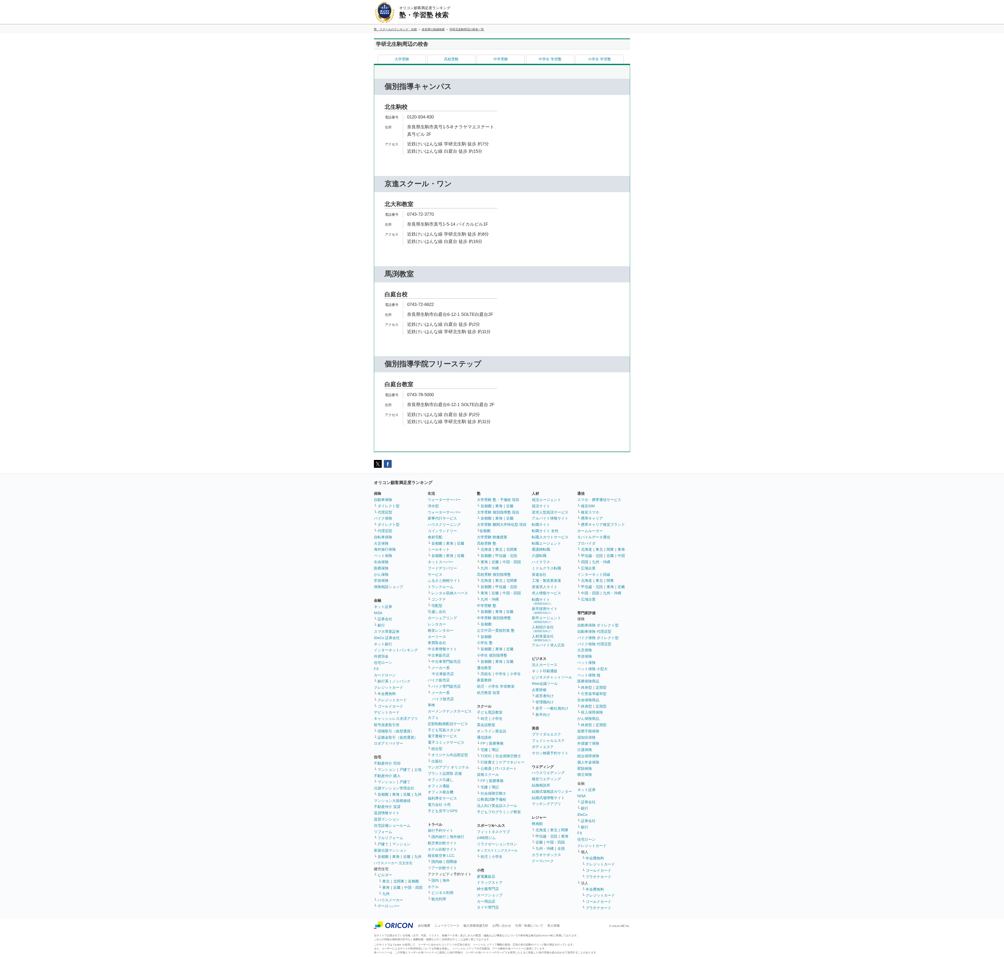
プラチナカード (598, 877)
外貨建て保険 (588, 743)
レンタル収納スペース (449, 593)
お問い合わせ (501, 925)
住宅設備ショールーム (392, 825)
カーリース (437, 637)
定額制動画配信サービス (448, 724)
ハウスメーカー (390, 900)
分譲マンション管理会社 (394, 788)
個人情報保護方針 (475, 925)
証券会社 (385, 619)
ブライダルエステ (546, 734)
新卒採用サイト (544, 610)
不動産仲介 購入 (387, 776)
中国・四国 (413, 887)
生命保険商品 (588, 700)
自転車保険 (383, 537)
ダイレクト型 (389, 506)
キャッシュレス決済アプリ (396, 718)
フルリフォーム (390, 838)
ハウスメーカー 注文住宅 (393, 863)
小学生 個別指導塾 (492, 655)
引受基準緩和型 (594, 694)
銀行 (381, 625)
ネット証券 (383, 607)
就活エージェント (546, 500)
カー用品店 (486, 901)
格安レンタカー (440, 630)
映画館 (537, 824)
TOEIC (486, 756)
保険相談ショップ (388, 587)
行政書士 (488, 762)
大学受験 (402, 59)
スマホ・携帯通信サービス (599, 500)
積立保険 (584, 774)
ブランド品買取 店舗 (445, 773)
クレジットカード (388, 687)
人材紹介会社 (543, 629)
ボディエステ (543, 747)
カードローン (385, 675)
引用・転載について (529, 925)
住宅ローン (383, 662)
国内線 (436, 861)
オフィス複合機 (440, 792)
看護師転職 (541, 549)
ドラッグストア (490, 882)
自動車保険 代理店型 (594, 631)
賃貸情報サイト (387, 813)
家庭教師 (484, 680)
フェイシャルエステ (548, 740)
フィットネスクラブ (493, 832)
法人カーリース (544, 665)
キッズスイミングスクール (497, 850)
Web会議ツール (545, 683)
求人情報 (553, 925)
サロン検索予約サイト (550, 753)
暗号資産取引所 (387, 725)
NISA (378, 613)
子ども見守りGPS (442, 811)
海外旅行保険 (385, 549)
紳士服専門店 (488, 889)
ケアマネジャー (511, 762)
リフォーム (383, 832)
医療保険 (381, 568)
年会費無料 (387, 694)
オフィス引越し (440, 780)
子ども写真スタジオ (444, 730)
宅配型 (436, 605)
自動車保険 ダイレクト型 (598, 625)
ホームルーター (590, 531)
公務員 (486, 768)
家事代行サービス (442, 518)
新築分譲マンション (390, 850)
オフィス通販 (439, 786)
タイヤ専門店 (488, 907)
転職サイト (541, 524)
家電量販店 (486, 876)
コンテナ (438, 599)
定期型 (601, 687)
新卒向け (542, 715)
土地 (417, 769)
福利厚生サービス (442, 798)
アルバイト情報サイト (550, 518)
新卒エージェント (546, 619)
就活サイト (541, 506)
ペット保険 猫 (588, 675)
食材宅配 (435, 537)
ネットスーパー (440, 562)
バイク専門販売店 (446, 686)
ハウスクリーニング (444, 524)
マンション (387, 769)
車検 (431, 705)
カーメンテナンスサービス (450, 711)
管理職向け (544, 702)
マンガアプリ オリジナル (448, 767)
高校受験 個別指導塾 (494, 574)
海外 (446, 880)
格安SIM (588, 506)
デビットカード (387, 712)
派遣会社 (539, 574)
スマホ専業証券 (387, 631)
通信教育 (484, 668)
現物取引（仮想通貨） (396, 731)
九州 (417, 794)
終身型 (586, 687)
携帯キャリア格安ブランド (603, 524)
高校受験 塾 (486, 543)
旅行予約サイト (440, 830)
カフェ (433, 717)
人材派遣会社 (543, 638)
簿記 (495, 750)
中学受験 (500, 59)
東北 (386, 881)
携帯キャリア (592, 518)
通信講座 (484, 737)
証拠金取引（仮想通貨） (398, 737)
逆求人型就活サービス (550, 512)
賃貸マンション (387, 819)
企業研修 (539, 690)
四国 (584, 562)
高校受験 (451, 59)
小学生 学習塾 (599, 59)
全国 (561, 848)
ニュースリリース (446, 925)
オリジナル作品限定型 (449, 755)
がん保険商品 (588, 718)
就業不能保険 (588, 731)
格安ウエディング (546, 779)
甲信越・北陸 (506, 556)
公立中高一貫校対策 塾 (496, 630)
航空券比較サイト (442, 843)
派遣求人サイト (544, 587)
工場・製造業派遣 (546, 580)
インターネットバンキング (396, 650)
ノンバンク (401, 681)
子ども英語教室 (490, 712)
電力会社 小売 (439, 804)
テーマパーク (543, 861)
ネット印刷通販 (544, 671)
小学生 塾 (485, 643)
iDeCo (582, 814)
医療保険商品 (588, 681)
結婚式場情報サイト (548, 798)
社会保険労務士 (508, 756)
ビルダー (385, 875)
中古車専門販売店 (446, 661)
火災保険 (381, 543)
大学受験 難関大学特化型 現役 (502, 524)
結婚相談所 (541, 785)
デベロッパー (389, 906)
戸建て (405, 769)
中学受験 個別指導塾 (494, 618)
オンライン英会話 (491, 731)
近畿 (406, 794)
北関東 (398, 881)
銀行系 (383, 681)
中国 (621, 556)
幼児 (484, 718)
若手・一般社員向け (551, 708)
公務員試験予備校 (491, 799)
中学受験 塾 (486, 605)
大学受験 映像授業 (492, 537)
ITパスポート (506, 768)
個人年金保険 (588, 762)
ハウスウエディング (548, 773)
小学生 (515, 674)
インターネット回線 (593, 574)
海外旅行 (457, 837)
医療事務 (496, 743)
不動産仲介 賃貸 (387, 807)
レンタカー (437, 624)
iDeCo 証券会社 (387, 638)
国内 (435, 880)
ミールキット (439, 549)
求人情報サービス (546, 593)
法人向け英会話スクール (497, 806)
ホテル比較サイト (442, 849)
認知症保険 (586, 737)
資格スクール (488, 774)
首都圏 (383, 794)
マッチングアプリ (546, 804)
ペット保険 (383, 556)
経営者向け (544, 696)
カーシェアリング (442, 618)
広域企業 (588, 568)
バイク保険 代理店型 (594, 644)
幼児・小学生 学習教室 (496, 686)
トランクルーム (440, 587)
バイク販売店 (439, 680)
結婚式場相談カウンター (552, 791)
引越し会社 (437, 611)
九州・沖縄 (490, 568)
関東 (564, 830)
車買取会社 (437, 643)
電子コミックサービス (446, 742)
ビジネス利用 (442, 893)
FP (483, 743)
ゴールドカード (390, 706)
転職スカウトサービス (550, 537)
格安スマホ (590, 512)
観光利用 (438, 899)
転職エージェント (546, 543)
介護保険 (584, 750)
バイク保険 (383, 518)
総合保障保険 (588, 756)
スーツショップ (490, 895)
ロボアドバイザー (388, 743)
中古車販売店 (439, 655)
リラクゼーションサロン (497, 844)
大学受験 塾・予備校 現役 (498, 500)
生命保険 (381, 562)
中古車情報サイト (442, 649)
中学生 (500, 674)
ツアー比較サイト (442, 868)
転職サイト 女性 (545, 531)
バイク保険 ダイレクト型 (598, 638)
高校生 (486, 674)
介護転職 (539, 556)
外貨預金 (381, 656)
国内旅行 (438, 837)
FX (376, 669)
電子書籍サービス (442, 736)
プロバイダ (586, 543)
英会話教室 (486, 725)
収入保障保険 (592, 712)
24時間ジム (486, 838)
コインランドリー (442, 531)
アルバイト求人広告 (548, 645)
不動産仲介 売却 (387, 763)
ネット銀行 (383, 644)
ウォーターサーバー (444, 500)
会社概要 (424, 925)
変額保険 (584, 768)
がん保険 (381, 574)
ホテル (433, 887)
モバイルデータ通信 (593, 537)
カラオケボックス (546, 855)
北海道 (486, 549)
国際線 (451, 861)
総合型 (436, 749)
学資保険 (381, 580)
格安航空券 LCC (441, 855)
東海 (396, 794)
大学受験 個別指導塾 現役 (498, 512)
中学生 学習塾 (550, 59)
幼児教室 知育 (488, 693)
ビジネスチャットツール (552, 677)
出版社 (436, 761)
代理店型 (385, 512)
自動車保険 (383, 500)
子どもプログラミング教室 (499, 812)
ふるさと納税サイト (444, 580)
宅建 (484, 750)
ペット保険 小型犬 (592, 669)
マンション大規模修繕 (392, 801)
